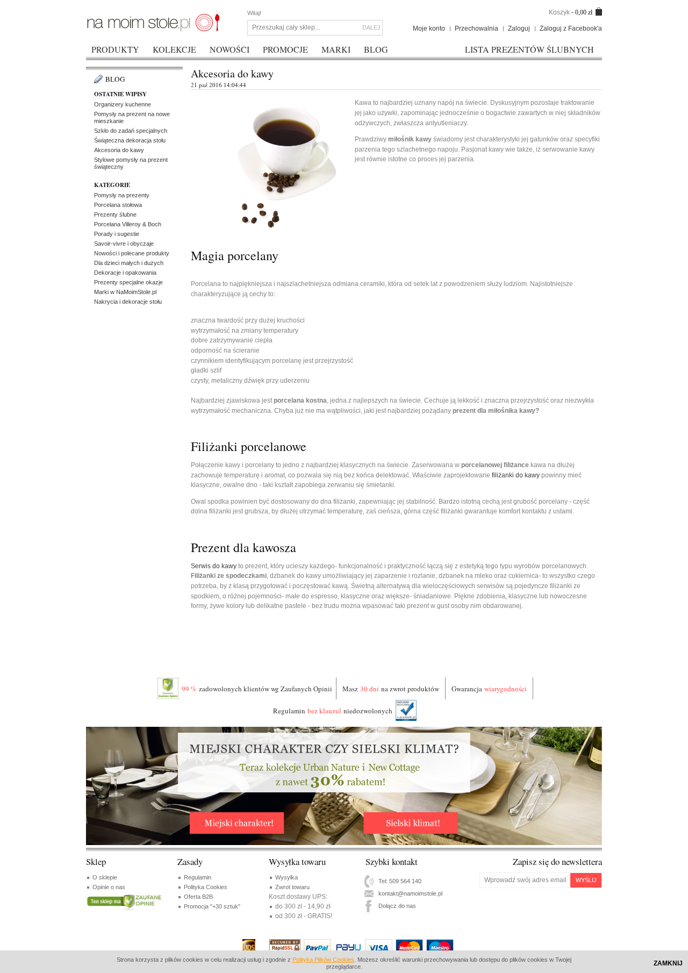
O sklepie (104, 877)
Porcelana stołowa (118, 205)
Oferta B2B (198, 896)
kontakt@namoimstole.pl (410, 893)
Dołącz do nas (397, 906)
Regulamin (197, 877)
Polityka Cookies (205, 887)
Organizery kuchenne (122, 104)
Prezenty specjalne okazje (128, 282)
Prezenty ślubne (115, 214)
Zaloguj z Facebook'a (571, 28)
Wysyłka (286, 877)
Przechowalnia (476, 28)
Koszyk (559, 12)
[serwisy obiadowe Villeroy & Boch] (153, 22)
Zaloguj (519, 28)
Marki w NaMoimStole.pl (125, 292)
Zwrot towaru (292, 887)
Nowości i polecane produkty (131, 253)
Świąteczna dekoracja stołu (130, 140)
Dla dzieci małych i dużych (128, 263)
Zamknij (668, 963)
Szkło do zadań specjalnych (130, 130)
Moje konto (429, 28)
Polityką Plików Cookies (323, 959)
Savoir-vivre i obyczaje (124, 243)
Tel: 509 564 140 (399, 881)
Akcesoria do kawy (119, 150)
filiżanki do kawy (516, 475)
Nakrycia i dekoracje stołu (128, 301)
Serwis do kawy (213, 566)
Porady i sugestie (116, 234)
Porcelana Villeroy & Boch (127, 224)
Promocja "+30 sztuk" (212, 906)
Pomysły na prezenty (121, 195)
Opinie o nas (108, 887)
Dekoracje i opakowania (125, 272)
